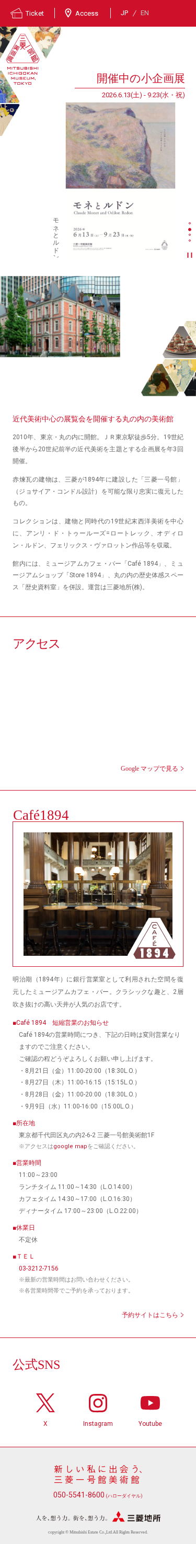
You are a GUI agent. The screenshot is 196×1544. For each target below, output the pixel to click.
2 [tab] (191, 230)
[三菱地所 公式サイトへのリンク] (98, 1516)
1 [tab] (191, 224)
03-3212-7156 (39, 1268)
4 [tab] (191, 242)
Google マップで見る (149, 768)
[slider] (120, 180)
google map (70, 1146)
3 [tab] (191, 236)
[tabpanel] (92, 164)
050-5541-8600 (98, 1495)
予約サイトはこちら (150, 1315)
